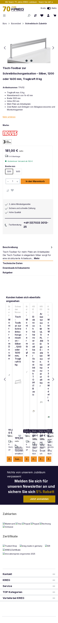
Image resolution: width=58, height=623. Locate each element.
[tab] (28, 253)
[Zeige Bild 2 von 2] (31, 61)
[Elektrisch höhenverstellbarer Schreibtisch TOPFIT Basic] (33, 411)
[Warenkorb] (55, 15)
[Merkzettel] (42, 15)
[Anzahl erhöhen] (17, 181)
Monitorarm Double (9, 339)
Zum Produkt (10, 459)
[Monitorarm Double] (9, 375)
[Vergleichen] (8, 190)
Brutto (43, 8)
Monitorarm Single (27, 337)
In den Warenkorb (35, 181)
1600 (18, 171)
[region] (29, 379)
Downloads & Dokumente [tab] (16, 268)
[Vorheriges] (5, 47)
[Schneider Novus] (12, 133)
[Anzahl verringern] (8, 181)
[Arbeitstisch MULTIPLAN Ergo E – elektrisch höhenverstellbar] (41, 402)
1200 (9, 171)
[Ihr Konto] (48, 15)
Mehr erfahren (9, 117)
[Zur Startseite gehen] (17, 8)
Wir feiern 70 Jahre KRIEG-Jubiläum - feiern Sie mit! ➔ (29, 2)
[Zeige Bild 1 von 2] (26, 61)
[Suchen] (29, 15)
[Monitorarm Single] (27, 372)
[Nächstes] (53, 47)
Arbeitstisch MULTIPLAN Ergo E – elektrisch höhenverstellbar (41, 350)
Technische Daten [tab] (13, 263)
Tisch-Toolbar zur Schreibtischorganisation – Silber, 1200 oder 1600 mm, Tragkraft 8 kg (18, 340)
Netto (54, 8)
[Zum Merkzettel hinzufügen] (12, 190)
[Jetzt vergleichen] (35, 15)
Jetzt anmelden (39, 499)
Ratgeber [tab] (8, 272)
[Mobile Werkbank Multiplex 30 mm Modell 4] (49, 417)
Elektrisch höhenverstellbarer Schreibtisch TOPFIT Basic (33, 355)
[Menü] (5, 15)
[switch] (49, 8)
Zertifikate (10, 536)
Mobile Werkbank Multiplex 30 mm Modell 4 (49, 360)
